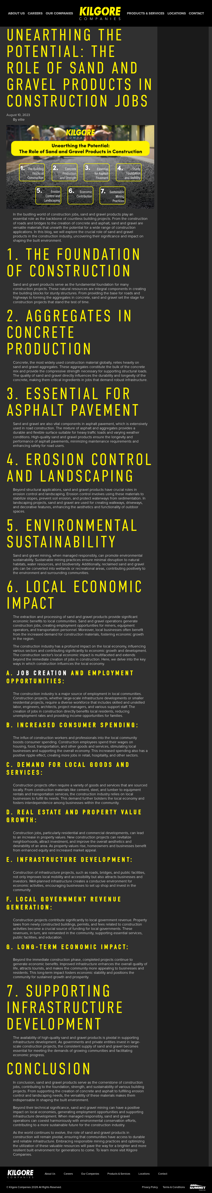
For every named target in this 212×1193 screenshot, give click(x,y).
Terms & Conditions (174, 1187)
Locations (176, 13)
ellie (21, 119)
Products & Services (145, 13)
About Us (16, 13)
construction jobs (64, 214)
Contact (196, 13)
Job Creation (42, 673)
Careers (35, 13)
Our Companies (59, 13)
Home (100, 13)
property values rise (70, 846)
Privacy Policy (150, 1187)
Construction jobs (27, 833)
